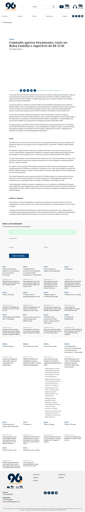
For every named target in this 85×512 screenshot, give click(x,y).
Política (34, 16)
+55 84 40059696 (7, 494)
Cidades (64, 16)
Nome (11, 247)
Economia (5, 16)
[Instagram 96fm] (73, 16)
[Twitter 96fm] (79, 16)
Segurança (49, 16)
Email (45, 247)
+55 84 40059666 (7, 500)
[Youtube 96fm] (82, 16)
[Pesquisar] (53, 6)
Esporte (20, 16)
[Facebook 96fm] (76, 16)
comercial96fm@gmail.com (11, 502)
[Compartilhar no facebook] (24, 90)
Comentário (13, 238)
